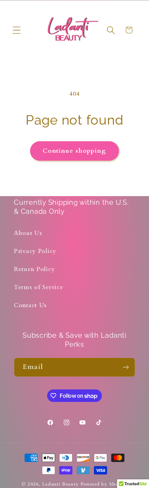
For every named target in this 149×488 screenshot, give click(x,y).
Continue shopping (74, 150)
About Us (28, 233)
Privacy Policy (35, 251)
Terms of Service (38, 287)
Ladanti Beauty (60, 484)
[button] (17, 30)
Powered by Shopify (104, 484)
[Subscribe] (125, 367)
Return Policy (34, 269)
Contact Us (30, 305)
